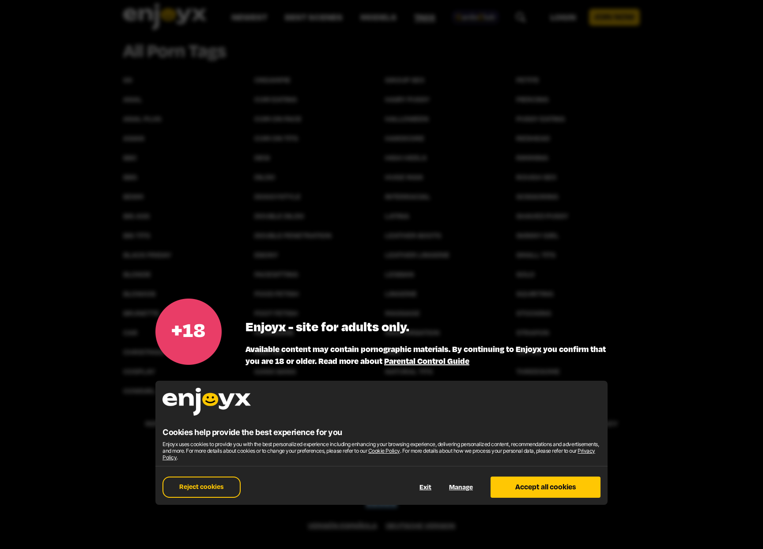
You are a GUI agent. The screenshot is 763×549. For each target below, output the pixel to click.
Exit (425, 487)
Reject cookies (201, 487)
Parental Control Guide (426, 361)
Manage (461, 487)
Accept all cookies (545, 487)
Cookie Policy (384, 450)
